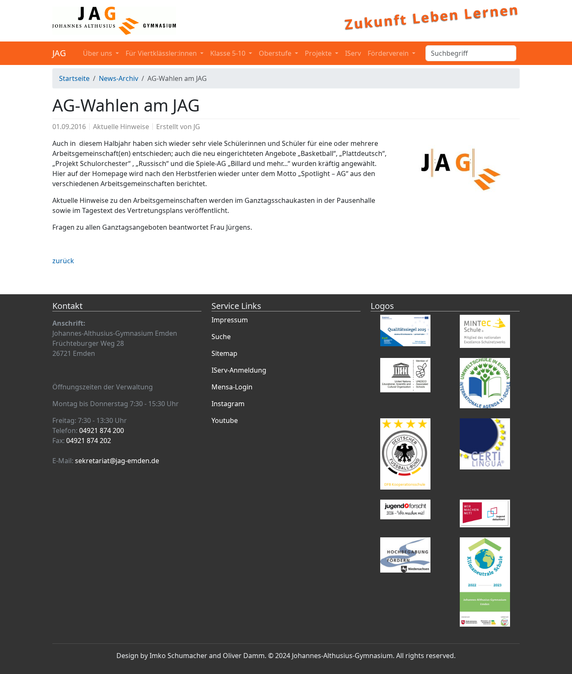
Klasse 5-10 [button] (228, 53)
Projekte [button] (319, 53)
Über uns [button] (98, 53)
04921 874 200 (101, 430)
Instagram (228, 403)
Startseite (74, 78)
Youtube (224, 420)
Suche (221, 336)
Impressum (229, 319)
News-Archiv (118, 78)
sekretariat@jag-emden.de (117, 460)
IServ (353, 53)
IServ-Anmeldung (238, 370)
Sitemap (224, 353)
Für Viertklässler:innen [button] (162, 53)
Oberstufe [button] (276, 53)
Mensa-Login (232, 386)
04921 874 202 (88, 440)
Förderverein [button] (389, 53)
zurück (63, 260)
